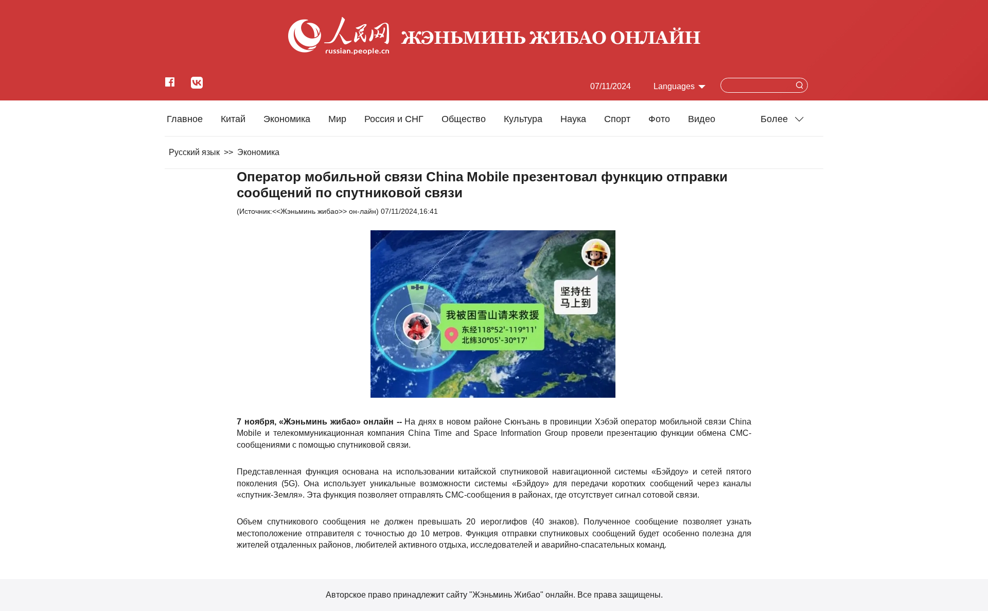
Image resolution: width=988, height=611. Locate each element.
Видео (701, 119)
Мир (337, 119)
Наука (573, 119)
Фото (659, 119)
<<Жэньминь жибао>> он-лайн (324, 211)
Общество (464, 119)
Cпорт (617, 119)
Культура (523, 119)
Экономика (286, 119)
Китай (233, 119)
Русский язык (194, 152)
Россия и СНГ (394, 119)
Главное (185, 119)
